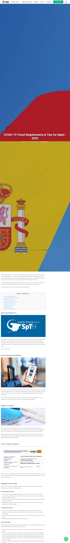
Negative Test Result (8, 299)
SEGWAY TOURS (15, 2)
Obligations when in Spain (10, 302)
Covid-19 (37, 141)
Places (32, 141)
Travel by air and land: (9, 305)
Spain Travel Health (5, 349)
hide (29, 293)
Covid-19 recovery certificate (10, 301)
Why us (42, 2)
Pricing (36, 2)
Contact (48, 2)
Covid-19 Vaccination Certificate (11, 298)
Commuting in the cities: (9, 304)
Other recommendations (9, 308)
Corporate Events (27, 2)
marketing (45, 141)
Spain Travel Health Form (9, 296)
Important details (8, 307)
